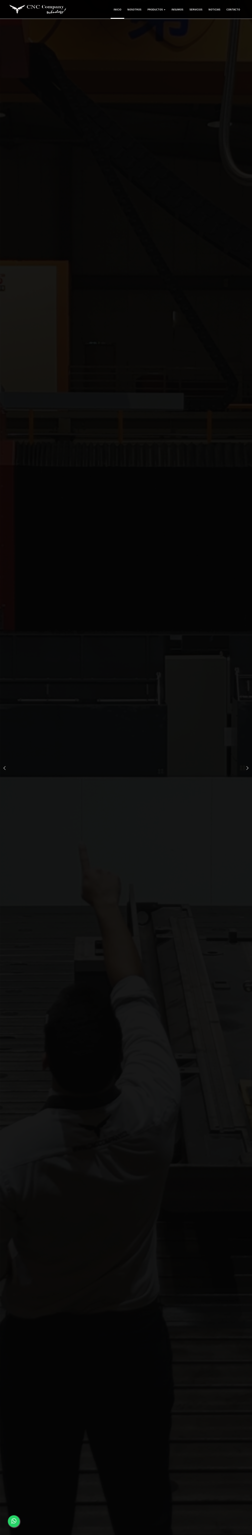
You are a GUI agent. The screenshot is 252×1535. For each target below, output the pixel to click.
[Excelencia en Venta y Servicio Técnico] (37, 9)
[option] (126, 767)
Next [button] (247, 767)
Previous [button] (4, 767)
